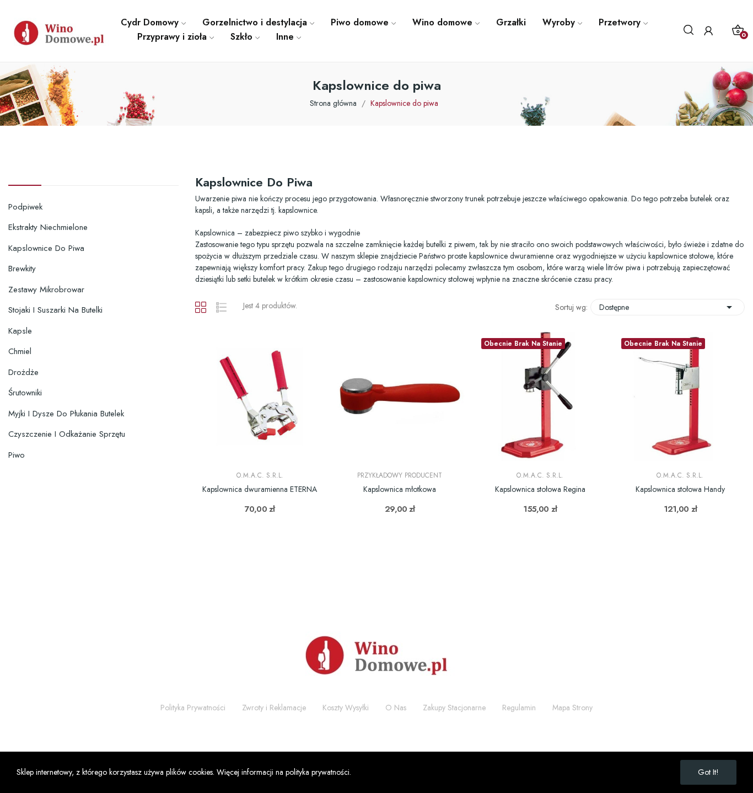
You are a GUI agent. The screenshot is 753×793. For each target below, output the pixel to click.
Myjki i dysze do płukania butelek (66, 414)
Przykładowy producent (399, 475)
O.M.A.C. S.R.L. (259, 475)
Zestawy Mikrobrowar (46, 289)
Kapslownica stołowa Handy (680, 489)
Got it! (708, 772)
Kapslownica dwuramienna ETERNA (259, 489)
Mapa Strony (572, 707)
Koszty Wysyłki (345, 707)
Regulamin (519, 707)
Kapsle (20, 331)
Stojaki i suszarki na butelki (55, 310)
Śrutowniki (25, 393)
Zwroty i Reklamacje (274, 707)
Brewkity (22, 268)
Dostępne (667, 307)
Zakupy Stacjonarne (454, 707)
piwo (16, 455)
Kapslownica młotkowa (399, 489)
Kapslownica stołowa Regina (540, 489)
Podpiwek (25, 207)
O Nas (395, 707)
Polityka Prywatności (192, 707)
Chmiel (19, 351)
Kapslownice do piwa (46, 248)
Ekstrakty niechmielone (48, 227)
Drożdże (23, 372)
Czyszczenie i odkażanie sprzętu (66, 434)
